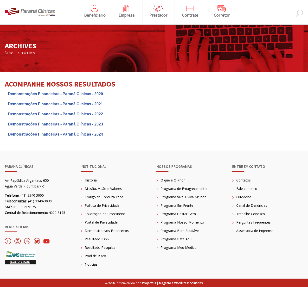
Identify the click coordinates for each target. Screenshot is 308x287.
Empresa (127, 15)
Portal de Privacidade (101, 222)
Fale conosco (246, 188)
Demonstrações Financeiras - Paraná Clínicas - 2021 (55, 104)
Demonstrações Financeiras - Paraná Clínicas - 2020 (55, 94)
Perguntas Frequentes (253, 222)
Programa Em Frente (176, 205)
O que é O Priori (173, 180)
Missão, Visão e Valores (103, 188)
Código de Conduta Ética (104, 197)
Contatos (243, 180)
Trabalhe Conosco (250, 214)
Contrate (190, 15)
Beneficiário (95, 15)
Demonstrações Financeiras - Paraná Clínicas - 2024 (55, 134)
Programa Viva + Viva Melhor (183, 197)
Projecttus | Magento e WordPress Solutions (172, 283)
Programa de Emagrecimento (183, 188)
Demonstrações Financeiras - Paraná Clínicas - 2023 (55, 124)
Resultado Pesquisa (100, 247)
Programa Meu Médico (178, 247)
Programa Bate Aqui (176, 239)
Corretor (222, 15)
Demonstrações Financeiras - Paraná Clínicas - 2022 (55, 114)
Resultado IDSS (97, 239)
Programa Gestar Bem (178, 214)
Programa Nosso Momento (182, 222)
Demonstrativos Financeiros (107, 230)
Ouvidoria (243, 197)
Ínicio (9, 53)
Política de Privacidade (102, 205)
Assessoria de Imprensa (255, 230)
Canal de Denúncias (251, 205)
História (91, 180)
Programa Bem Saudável (179, 230)
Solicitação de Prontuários (105, 214)
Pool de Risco (95, 256)
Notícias (91, 264)
